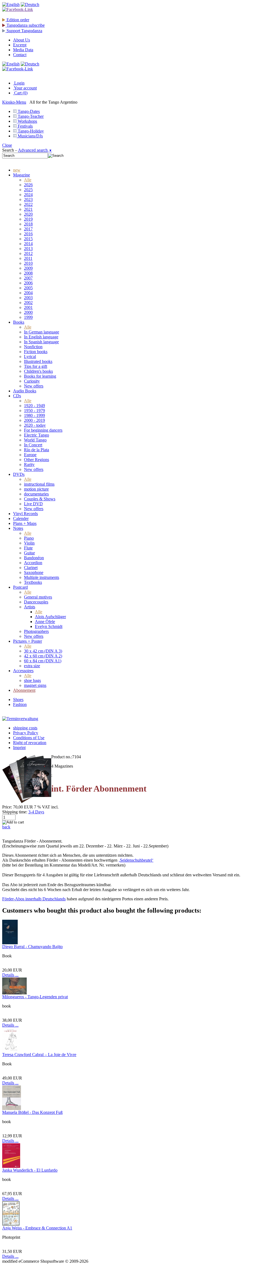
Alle (27, 180)
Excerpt (19, 45)
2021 (28, 209)
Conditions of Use (28, 737)
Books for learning (40, 376)
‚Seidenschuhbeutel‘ (136, 860)
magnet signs (35, 685)
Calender (21, 518)
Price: (7, 807)
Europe (30, 454)
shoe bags (32, 680)
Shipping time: (14, 812)
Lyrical (30, 356)
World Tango (35, 440)
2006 (28, 283)
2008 (28, 273)
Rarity (29, 464)
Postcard (20, 587)
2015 (28, 238)
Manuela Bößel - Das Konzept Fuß (32, 1112)
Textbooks (33, 582)
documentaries (36, 494)
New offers (33, 386)
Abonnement (24, 690)
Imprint (19, 747)
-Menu (14, 102)
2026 (28, 184)
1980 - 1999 (34, 415)
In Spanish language (41, 341)
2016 (28, 233)
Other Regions (36, 459)
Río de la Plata (36, 449)
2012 (28, 253)
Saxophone (33, 572)
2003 (28, 297)
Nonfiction (33, 346)
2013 (28, 248)
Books (18, 322)
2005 (28, 287)
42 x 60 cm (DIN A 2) (43, 656)
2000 (28, 312)
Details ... (10, 975)
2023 (28, 199)
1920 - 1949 (34, 405)
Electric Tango (36, 435)
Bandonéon (34, 557)
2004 (28, 292)
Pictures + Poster (27, 641)
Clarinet (31, 567)
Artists (29, 607)
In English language (41, 337)
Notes (18, 528)
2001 (28, 307)
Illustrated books (38, 361)
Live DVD (33, 503)
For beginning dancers (43, 430)
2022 (28, 204)
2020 (28, 214)
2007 (28, 278)
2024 (28, 194)
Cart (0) (20, 93)
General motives (38, 597)
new (16, 170)
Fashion (20, 704)
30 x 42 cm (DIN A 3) (43, 651)
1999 (28, 317)
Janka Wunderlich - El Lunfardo (29, 1170)
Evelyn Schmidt (48, 626)
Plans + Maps (25, 523)
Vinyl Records (25, 513)
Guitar (29, 553)
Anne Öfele (45, 621)
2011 (28, 258)
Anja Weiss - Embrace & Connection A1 (37, 1228)
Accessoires (23, 670)
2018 (28, 224)
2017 (28, 229)
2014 (28, 243)
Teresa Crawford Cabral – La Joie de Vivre (39, 1054)
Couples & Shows (39, 499)
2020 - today (35, 425)
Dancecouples (36, 602)
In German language (41, 332)
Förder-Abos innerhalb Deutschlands (34, 899)
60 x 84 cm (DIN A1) (42, 660)
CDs (17, 395)
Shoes (18, 699)
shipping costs (25, 728)
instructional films (39, 484)
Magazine (21, 175)
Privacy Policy (25, 732)
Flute (28, 548)
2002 (28, 302)
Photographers (36, 631)
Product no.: (61, 756)
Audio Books (24, 391)
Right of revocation (29, 742)
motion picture (36, 489)
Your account (25, 88)
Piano (29, 538)
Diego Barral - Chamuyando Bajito (32, 946)
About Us (21, 40)
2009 (28, 268)
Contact (19, 54)
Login (19, 83)
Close (7, 145)
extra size (32, 665)
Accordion (33, 562)
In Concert (33, 445)
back (6, 827)
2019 (28, 219)
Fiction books (35, 351)
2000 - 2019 (34, 420)
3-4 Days (36, 812)
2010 (28, 263)
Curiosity (32, 381)
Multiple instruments (41, 577)
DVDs (19, 474)
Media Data (23, 49)
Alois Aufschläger (50, 616)
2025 (28, 189)
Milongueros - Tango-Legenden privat (35, 996)
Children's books (38, 371)
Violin (29, 543)
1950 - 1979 (34, 410)
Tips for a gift (35, 366)
